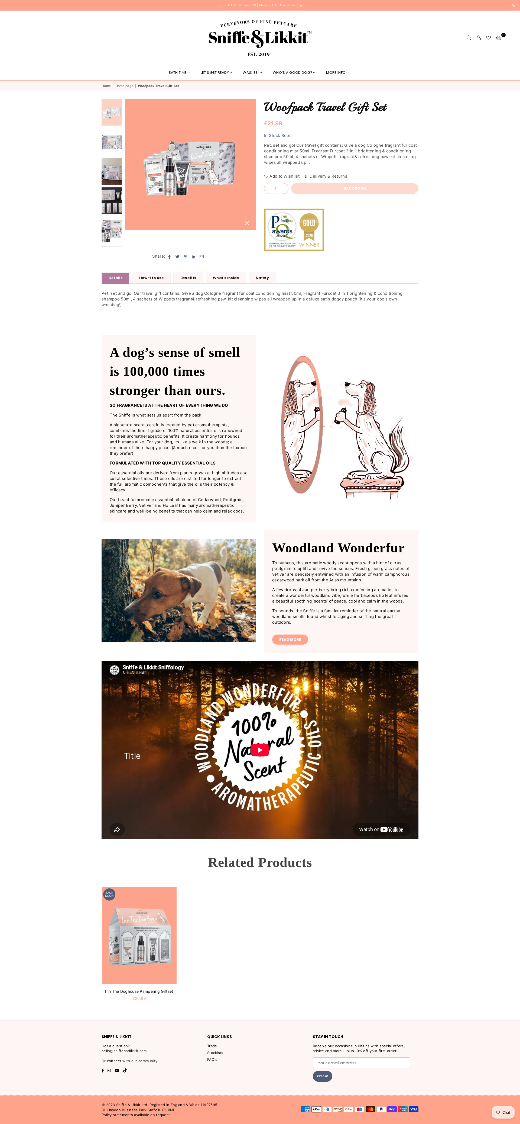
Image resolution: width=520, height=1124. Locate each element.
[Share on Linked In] (194, 256)
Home (106, 86)
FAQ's (212, 1059)
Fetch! (322, 1076)
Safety (262, 277)
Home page (124, 86)
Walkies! (251, 72)
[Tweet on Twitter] (178, 256)
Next (251, 164)
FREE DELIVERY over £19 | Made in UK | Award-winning (260, 5)
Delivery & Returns (327, 176)
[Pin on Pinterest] (186, 256)
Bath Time (178, 72)
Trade (212, 1046)
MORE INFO (336, 72)
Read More (290, 639)
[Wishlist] (488, 38)
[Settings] (478, 38)
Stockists (215, 1053)
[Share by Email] (202, 256)
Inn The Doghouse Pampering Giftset (139, 991)
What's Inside (226, 277)
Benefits (188, 277)
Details (115, 277)
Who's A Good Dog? (292, 72)
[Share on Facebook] (170, 256)
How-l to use (151, 277)
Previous (129, 164)
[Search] (469, 38)
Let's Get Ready (215, 72)
